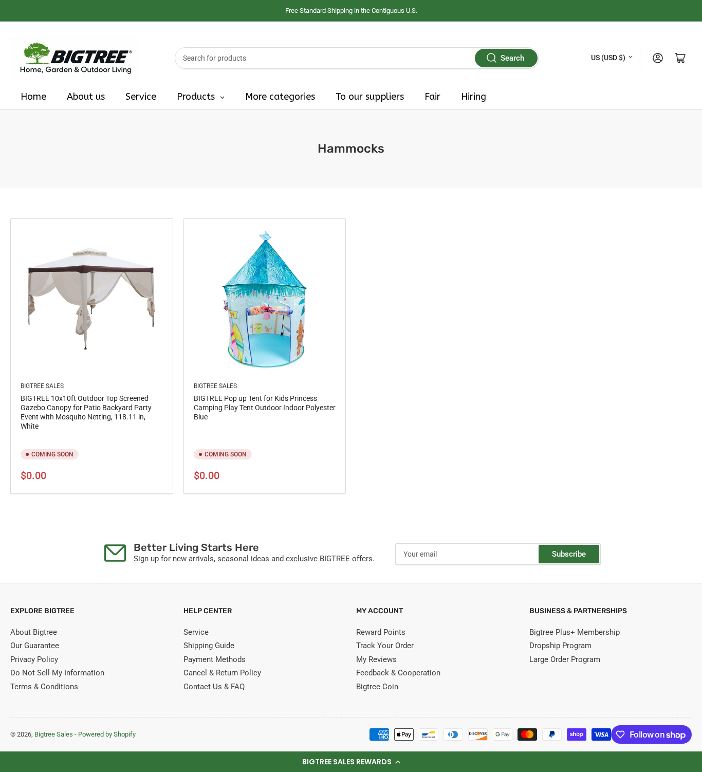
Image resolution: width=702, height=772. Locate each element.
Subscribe (569, 554)
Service (196, 632)
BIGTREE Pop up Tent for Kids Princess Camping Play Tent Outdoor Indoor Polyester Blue (265, 407)
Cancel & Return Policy (222, 672)
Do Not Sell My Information (57, 672)
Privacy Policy (34, 659)
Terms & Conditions (44, 686)
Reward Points (380, 632)
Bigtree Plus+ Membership (574, 632)
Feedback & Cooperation (398, 672)
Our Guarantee (34, 645)
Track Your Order (385, 645)
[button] (351, 761)
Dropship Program (560, 645)
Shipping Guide (208, 645)
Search (512, 58)
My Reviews (376, 659)
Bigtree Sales (42, 386)
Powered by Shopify (107, 734)
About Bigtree (33, 632)
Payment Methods (214, 659)
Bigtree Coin (377, 686)
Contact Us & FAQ (214, 686)
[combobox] (357, 58)
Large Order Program (564, 659)
